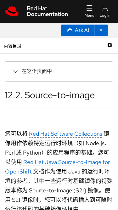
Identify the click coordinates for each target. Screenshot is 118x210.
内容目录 (12, 45)
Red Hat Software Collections (65, 133)
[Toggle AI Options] (101, 30)
